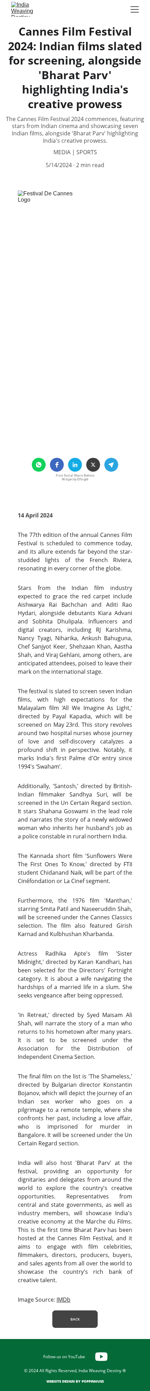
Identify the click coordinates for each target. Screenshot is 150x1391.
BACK (75, 1319)
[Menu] (134, 9)
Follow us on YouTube (64, 1357)
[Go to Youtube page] (101, 1357)
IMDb (63, 1299)
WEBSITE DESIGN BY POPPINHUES (75, 1381)
